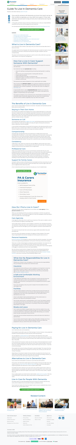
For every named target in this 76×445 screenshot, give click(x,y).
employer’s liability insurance (22, 272)
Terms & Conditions (27, 419)
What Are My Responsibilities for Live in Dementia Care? (26, 39)
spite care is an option (42, 374)
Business (41, 4)
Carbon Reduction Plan (27, 424)
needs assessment (24, 335)
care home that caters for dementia (28, 364)
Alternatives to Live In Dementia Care (22, 41)
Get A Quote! (42, 201)
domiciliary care (17, 87)
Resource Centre (10, 421)
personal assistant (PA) (18, 239)
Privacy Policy (25, 417)
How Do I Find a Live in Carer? (20, 37)
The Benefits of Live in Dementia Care (22, 36)
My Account (57, 2)
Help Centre (65, 2)
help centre (38, 436)
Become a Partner (38, 417)
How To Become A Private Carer (30, 409)
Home (31, 4)
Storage (52, 4)
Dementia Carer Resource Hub (43, 26)
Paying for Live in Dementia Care (21, 40)
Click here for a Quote (31, 29)
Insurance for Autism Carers (62, 65)
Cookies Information (11, 419)
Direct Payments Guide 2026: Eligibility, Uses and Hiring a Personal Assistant (45, 410)
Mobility (12, 4)
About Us (63, 4)
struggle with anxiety (30, 121)
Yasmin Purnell (24, 11)
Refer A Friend (37, 419)
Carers (22, 4)
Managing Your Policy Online (12, 423)
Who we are (49, 417)
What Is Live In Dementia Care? (21, 35)
